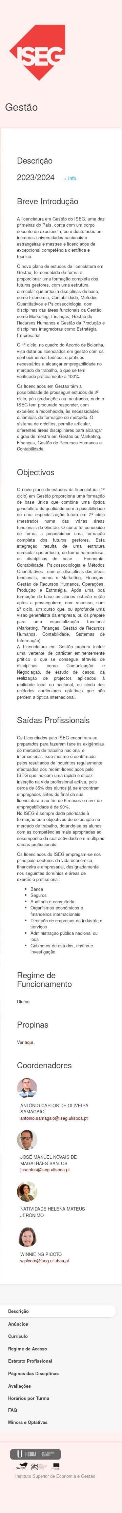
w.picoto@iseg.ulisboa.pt (44, 1260)
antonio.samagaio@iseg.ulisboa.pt (54, 1118)
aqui (29, 1042)
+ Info (70, 178)
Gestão (21, 106)
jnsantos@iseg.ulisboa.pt (45, 1169)
